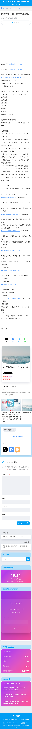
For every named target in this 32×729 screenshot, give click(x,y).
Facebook (11, 452)
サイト (4, 514)
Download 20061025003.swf (10, 231)
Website (17, 452)
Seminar (13, 386)
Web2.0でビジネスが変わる (12, 298)
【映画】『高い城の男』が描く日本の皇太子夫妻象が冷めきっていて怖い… (15, 702)
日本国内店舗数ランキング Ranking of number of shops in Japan (14, 689)
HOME (17, 716)
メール (4, 506)
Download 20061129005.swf (10, 270)
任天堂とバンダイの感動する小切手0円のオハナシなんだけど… (15, 695)
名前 (3, 498)
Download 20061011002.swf (10, 214)
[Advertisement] (16, 43)
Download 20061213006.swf (10, 284)
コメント (6, 474)
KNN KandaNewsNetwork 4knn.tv (16, 2)
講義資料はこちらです (16, 64)
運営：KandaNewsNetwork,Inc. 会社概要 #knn (16, 719)
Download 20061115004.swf (10, 251)
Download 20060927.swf (9, 197)
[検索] (28, 559)
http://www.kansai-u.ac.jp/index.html (13, 77)
